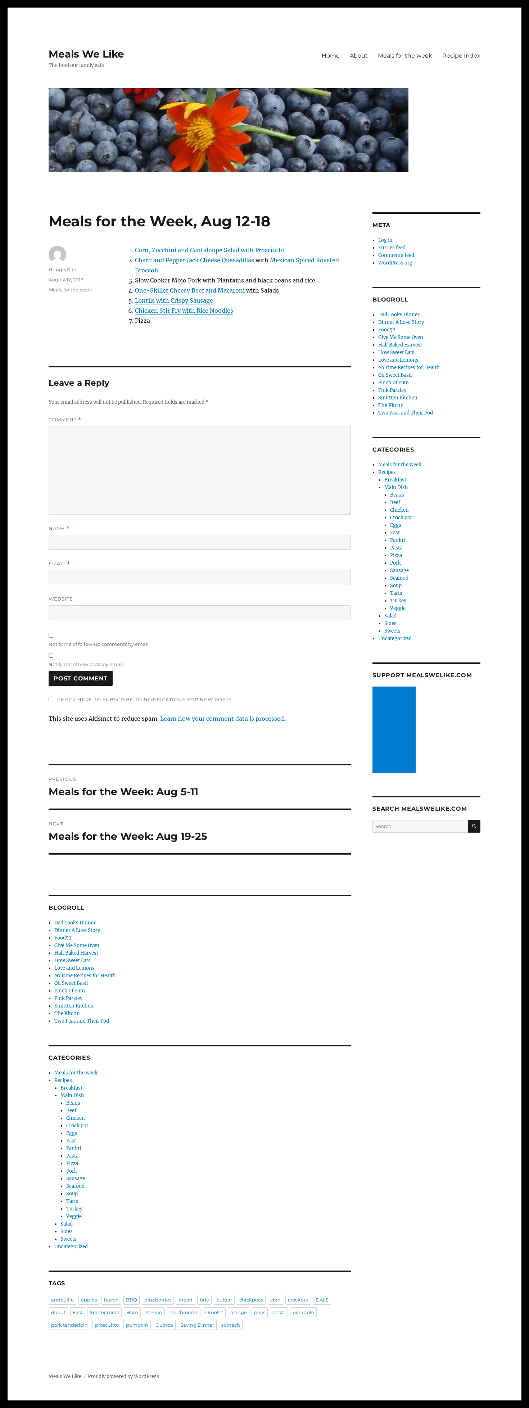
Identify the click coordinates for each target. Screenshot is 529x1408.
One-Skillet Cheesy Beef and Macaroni (190, 290)
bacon (111, 1300)
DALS (322, 1300)
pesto (278, 1312)
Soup (72, 1194)
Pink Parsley (68, 998)
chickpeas (251, 1300)
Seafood (75, 1186)
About (359, 55)
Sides (66, 1231)
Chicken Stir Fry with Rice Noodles (184, 310)
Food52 (63, 938)
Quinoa (164, 1325)
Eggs (71, 1133)
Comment (65, 420)
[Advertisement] (395, 730)
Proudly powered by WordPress (123, 1376)
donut (58, 1312)
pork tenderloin (69, 1325)
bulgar (224, 1300)
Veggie (74, 1216)
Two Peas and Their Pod (81, 1021)
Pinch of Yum (69, 991)
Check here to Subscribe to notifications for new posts (144, 699)
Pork (71, 1171)
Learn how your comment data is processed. (222, 718)
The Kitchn (67, 1013)
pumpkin (137, 1325)
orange (238, 1312)
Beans (73, 1103)
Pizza (72, 1163)
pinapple (303, 1312)
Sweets (68, 1239)
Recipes (63, 1080)
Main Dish (72, 1095)
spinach (230, 1325)
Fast (71, 1141)
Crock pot (77, 1126)
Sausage (75, 1179)
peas (259, 1312)
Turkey (74, 1209)
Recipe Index (461, 55)
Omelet (214, 1312)
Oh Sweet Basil (71, 983)
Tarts (72, 1201)
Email (59, 564)
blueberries (157, 1300)
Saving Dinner (197, 1325)
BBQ (131, 1300)
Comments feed (396, 255)
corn (275, 1300)
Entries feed (392, 248)
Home (331, 55)
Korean (153, 1312)
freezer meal (104, 1312)
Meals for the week (405, 55)
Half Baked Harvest (76, 953)
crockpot (298, 1300)
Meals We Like (86, 54)
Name (59, 528)
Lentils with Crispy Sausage (174, 300)
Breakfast (71, 1088)
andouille (62, 1300)
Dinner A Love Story (77, 930)
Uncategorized (71, 1247)
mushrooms (183, 1312)
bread (185, 1300)
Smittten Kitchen (74, 1006)
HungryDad (63, 269)
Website (61, 599)
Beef (71, 1111)
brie (204, 1300)
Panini (73, 1148)
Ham (132, 1312)
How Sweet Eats (72, 960)
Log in (385, 240)
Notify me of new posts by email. (86, 664)
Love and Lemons (74, 968)
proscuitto (107, 1325)
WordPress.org (395, 263)
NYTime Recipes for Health (85, 976)
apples (89, 1300)
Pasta (72, 1156)
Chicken (75, 1118)
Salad (66, 1224)
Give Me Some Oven (76, 945)
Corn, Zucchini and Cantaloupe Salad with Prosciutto (210, 250)
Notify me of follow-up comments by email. (99, 644)
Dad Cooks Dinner (75, 923)
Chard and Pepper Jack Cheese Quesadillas (194, 260)
